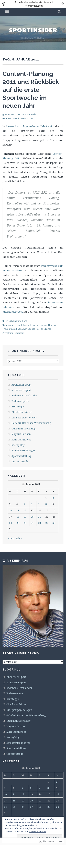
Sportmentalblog (21, 456)
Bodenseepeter (20, 401)
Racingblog (18, 445)
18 (17, 516)
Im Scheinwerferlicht (16, 321)
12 (25, 510)
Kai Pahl (40, 329)
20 (32, 516)
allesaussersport (13, 311)
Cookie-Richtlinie (37, 831)
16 (53, 510)
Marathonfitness (21, 439)
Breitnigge (18, 406)
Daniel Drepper (39, 325)
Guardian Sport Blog (24, 428)
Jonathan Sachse (26, 329)
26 (25, 522)
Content (27, 325)
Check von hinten (22, 412)
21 (39, 516)
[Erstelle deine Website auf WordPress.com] (33, 4)
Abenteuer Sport (21, 384)
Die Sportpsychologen (24, 417)
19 (25, 516)
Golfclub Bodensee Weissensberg (31, 423)
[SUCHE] (59, 12)
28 (39, 522)
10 (10, 510)
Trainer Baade (20, 461)
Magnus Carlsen (21, 434)
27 (32, 522)
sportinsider (33, 30)
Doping (52, 325)
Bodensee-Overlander (24, 395)
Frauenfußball (10, 329)
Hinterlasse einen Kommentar (20, 118)
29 (46, 522)
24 (10, 522)
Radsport (19, 333)
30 (53, 522)
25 (17, 522)
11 (17, 510)
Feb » (19, 538)
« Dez (11, 538)
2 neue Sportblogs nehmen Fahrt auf (28, 126)
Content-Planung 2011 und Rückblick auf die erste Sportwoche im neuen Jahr (31, 89)
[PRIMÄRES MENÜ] (7, 12)
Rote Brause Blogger (23, 450)
